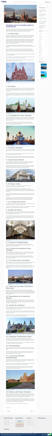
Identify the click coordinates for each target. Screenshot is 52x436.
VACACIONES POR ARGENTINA (19, 421)
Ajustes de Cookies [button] (44, 434)
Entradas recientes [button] (42, 7)
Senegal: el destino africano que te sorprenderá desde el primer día (42, 11)
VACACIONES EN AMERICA (19, 424)
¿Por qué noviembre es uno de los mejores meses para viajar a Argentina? (42, 15)
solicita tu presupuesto (24, 403)
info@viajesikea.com (30, 420)
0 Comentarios (8, 407)
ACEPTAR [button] (49, 434)
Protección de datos (6, 421)
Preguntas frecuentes (7, 420)
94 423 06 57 (48, 2)
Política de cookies (6, 425)
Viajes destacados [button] (42, 61)
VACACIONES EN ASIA (20, 423)
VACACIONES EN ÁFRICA (19, 426)
